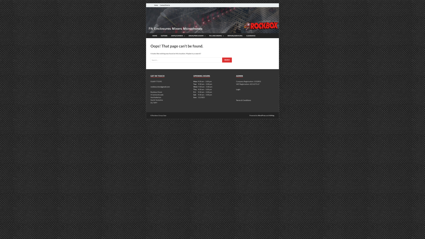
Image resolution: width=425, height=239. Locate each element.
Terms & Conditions (243, 100)
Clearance (250, 36)
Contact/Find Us (165, 5)
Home (156, 5)
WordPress (262, 115)
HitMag (271, 115)
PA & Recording (215, 36)
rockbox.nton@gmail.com (160, 87)
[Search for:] (191, 60)
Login (238, 89)
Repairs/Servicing (235, 36)
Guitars (164, 36)
